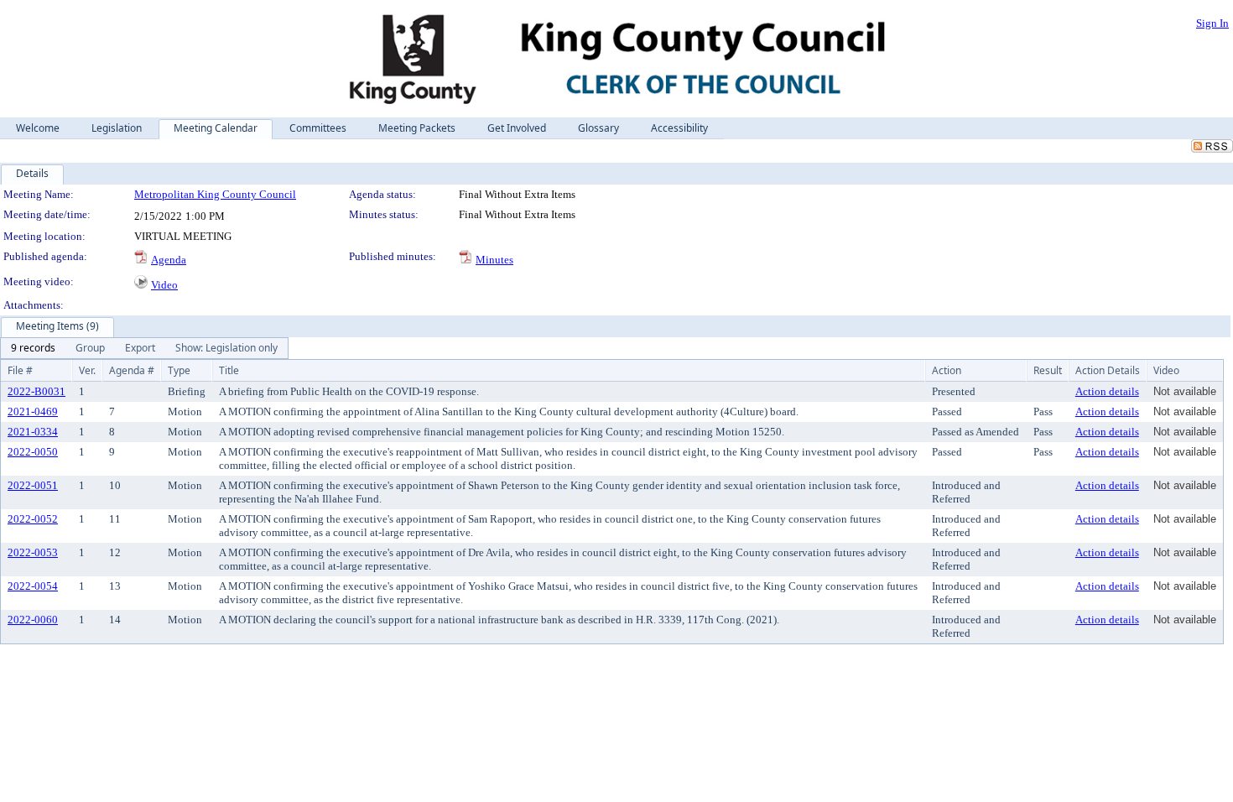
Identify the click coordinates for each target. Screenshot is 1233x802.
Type (179, 370)
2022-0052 (33, 519)
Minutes (494, 259)
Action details (1107, 391)
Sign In (1212, 23)
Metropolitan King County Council (215, 194)
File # (20, 370)
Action (946, 370)
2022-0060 (33, 619)
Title (229, 370)
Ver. (87, 370)
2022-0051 (33, 485)
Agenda (168, 259)
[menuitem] (33, 348)
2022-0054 (33, 586)
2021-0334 (33, 431)
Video (164, 285)
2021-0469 (33, 411)
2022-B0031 (36, 391)
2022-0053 (33, 552)
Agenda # (131, 370)
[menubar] (144, 348)
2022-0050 (33, 451)
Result (1047, 370)
